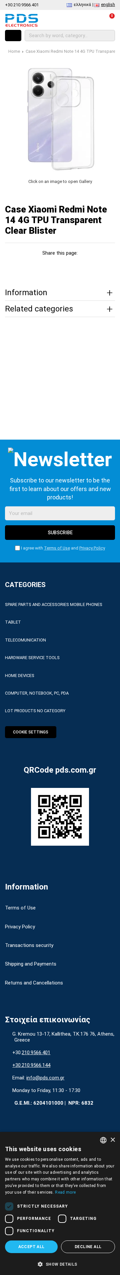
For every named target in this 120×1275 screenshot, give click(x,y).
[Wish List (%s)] (79, 20)
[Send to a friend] (97, 265)
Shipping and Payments (30, 964)
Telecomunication (25, 640)
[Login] (93, 20)
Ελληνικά (82, 4)
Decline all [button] (88, 1246)
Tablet (13, 622)
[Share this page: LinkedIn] (67, 265)
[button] (60, 1263)
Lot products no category (35, 710)
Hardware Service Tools (32, 657)
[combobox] (103, 1140)
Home (14, 51)
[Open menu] (13, 35)
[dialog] (60, 1203)
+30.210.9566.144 (31, 1065)
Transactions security (29, 945)
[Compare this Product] (64, 20)
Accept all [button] (31, 1246)
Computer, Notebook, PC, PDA (37, 693)
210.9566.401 (36, 1053)
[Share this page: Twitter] (37, 265)
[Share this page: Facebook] (22, 265)
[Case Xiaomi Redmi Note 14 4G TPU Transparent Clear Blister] (60, 118)
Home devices (19, 675)
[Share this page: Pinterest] (52, 265)
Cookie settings (30, 732)
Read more (65, 1192)
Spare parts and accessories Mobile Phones (53, 604)
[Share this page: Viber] (82, 265)
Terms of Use (57, 548)
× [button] (112, 1140)
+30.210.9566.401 (22, 4)
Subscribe (60, 532)
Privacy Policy (92, 548)
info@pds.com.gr (45, 1078)
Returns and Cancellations (34, 983)
